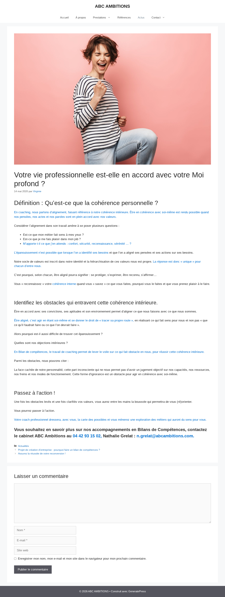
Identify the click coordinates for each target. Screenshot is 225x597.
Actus (141, 17)
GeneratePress (137, 591)
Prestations (99, 17)
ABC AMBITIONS (112, 6)
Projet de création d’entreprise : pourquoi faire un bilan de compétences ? (59, 449)
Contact (156, 17)
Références (124, 17)
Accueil (64, 17)
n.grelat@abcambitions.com (165, 435)
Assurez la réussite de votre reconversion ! (42, 453)
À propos (81, 17)
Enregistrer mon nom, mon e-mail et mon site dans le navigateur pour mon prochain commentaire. (82, 558)
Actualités (23, 446)
